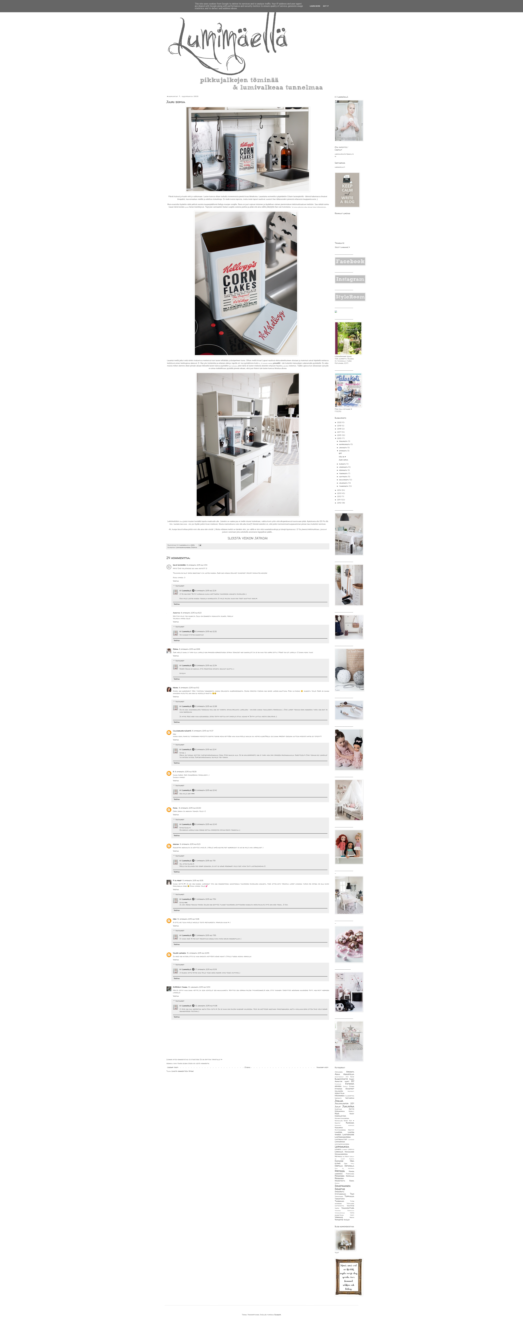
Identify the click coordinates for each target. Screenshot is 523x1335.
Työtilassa (350, 1203)
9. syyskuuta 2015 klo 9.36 (193, 880)
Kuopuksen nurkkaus (344, 1125)
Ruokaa (337, 1183)
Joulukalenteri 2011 (344, 1103)
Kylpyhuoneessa (340, 1130)
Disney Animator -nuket (344, 1080)
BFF (340, 453)
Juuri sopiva (343, 460)
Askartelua (348, 1074)
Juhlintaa (348, 1106)
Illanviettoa (349, 1096)
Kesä (337, 1113)
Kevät (352, 1113)
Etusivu (247, 1067)
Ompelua (339, 1165)
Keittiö (351, 1109)
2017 (339, 432)
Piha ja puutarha (344, 1168)
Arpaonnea (339, 1072)
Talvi (352, 1194)
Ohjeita (351, 1159)
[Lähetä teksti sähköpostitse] (199, 545)
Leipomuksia (342, 1146)
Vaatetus (350, 1205)
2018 (339, 429)
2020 (339, 422)
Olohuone (339, 1161)
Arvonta (350, 1071)
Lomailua (339, 1151)
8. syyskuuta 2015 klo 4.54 (197, 565)
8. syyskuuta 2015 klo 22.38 (206, 706)
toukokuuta (343, 473)
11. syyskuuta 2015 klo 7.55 (205, 935)
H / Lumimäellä (185, 590)
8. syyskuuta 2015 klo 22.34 (206, 665)
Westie (352, 1217)
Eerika (175, 649)
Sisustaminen (342, 1186)
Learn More (315, 6)
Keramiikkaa (340, 1111)
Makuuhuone (349, 1152)
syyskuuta (343, 451)
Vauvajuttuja (347, 1208)
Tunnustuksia (340, 1199)
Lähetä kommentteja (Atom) (182, 1071)
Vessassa (338, 1210)
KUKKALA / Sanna (180, 987)
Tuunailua (339, 1201)
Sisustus (194, 547)
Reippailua (350, 1176)
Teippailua (349, 1196)
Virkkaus (339, 1217)
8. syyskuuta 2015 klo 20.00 (190, 808)
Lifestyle (351, 1149)
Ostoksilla (349, 1165)
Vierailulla (350, 1210)
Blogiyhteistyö (341, 1079)
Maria (175, 687)
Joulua (339, 1101)
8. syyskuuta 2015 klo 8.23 (191, 613)
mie (344, 1156)
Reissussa (339, 1178)
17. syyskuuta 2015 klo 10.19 (206, 969)
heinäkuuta (343, 467)
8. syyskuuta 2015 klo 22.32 (206, 631)
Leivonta (338, 1149)
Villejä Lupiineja (179, 953)
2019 (339, 425)
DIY (352, 1081)
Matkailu (338, 1156)
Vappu (337, 1208)
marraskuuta (344, 444)
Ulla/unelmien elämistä (182, 731)
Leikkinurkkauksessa (183, 547)
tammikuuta (344, 486)
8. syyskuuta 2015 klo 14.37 (202, 731)
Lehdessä (351, 1139)
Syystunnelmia (340, 1194)
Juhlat (338, 1106)
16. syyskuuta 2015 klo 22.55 (198, 953)
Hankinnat (351, 1091)
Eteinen (351, 1086)
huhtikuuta (343, 476)
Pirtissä (340, 1171)
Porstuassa (350, 1174)
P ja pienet (177, 880)
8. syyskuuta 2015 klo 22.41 (205, 749)
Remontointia (340, 1181)
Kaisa (175, 808)
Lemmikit (344, 1149)
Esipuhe (345, 1086)
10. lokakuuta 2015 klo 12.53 (199, 987)
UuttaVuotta (339, 1206)
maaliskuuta (344, 480)
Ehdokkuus (338, 1084)
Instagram (349, 1098)
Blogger (277, 1314)
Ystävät (347, 1220)
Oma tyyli (349, 1163)
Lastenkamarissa (343, 1137)
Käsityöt (351, 1130)
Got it (326, 6)
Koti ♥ (351, 1121)
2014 (339, 490)
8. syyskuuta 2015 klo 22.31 (205, 590)
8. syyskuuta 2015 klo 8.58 (189, 649)
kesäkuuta (343, 470)
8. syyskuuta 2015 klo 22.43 (206, 824)
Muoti (347, 1156)
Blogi (352, 1077)
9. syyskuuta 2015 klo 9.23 (190, 844)
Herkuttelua (339, 1093)
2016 (339, 435)
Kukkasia (350, 1122)
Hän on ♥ (342, 457)
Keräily (351, 1111)
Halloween (339, 1091)
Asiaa (337, 1074)
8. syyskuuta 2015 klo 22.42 (206, 790)
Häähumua (340, 1095)
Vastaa (176, 581)
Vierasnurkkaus (340, 1213)
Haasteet (350, 1088)
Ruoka (351, 1181)
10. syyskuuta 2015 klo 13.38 (188, 919)
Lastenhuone (348, 1134)
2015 (339, 438)
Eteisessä (338, 1089)
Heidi (175, 919)
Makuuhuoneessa (341, 1154)
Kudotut (337, 1123)
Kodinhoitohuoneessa (342, 1118)
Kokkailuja (339, 1121)
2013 (339, 493)
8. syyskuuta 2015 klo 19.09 (185, 771)
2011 (339, 500)
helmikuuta (343, 483)
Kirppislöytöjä (340, 1116)
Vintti (352, 1215)
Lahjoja (338, 1132)
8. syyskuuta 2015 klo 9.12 (189, 687)
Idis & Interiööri (179, 565)
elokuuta (342, 464)
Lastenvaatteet (341, 1139)
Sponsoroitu (339, 1191)
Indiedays (338, 1098)
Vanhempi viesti (322, 1067)
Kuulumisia (339, 1127)
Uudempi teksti (172, 1067)
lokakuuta (343, 447)
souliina (176, 844)
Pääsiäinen (339, 1176)
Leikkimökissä (340, 1142)
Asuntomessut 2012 (341, 1077)
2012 (339, 496)
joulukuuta (343, 441)
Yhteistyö (339, 1219)
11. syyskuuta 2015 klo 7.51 (205, 860)
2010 (339, 503)
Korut (346, 1121)
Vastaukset (179, 586)
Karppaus (338, 1109)
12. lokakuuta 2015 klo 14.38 (206, 1006)
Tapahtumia (339, 1196)
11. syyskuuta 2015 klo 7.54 (205, 899)
